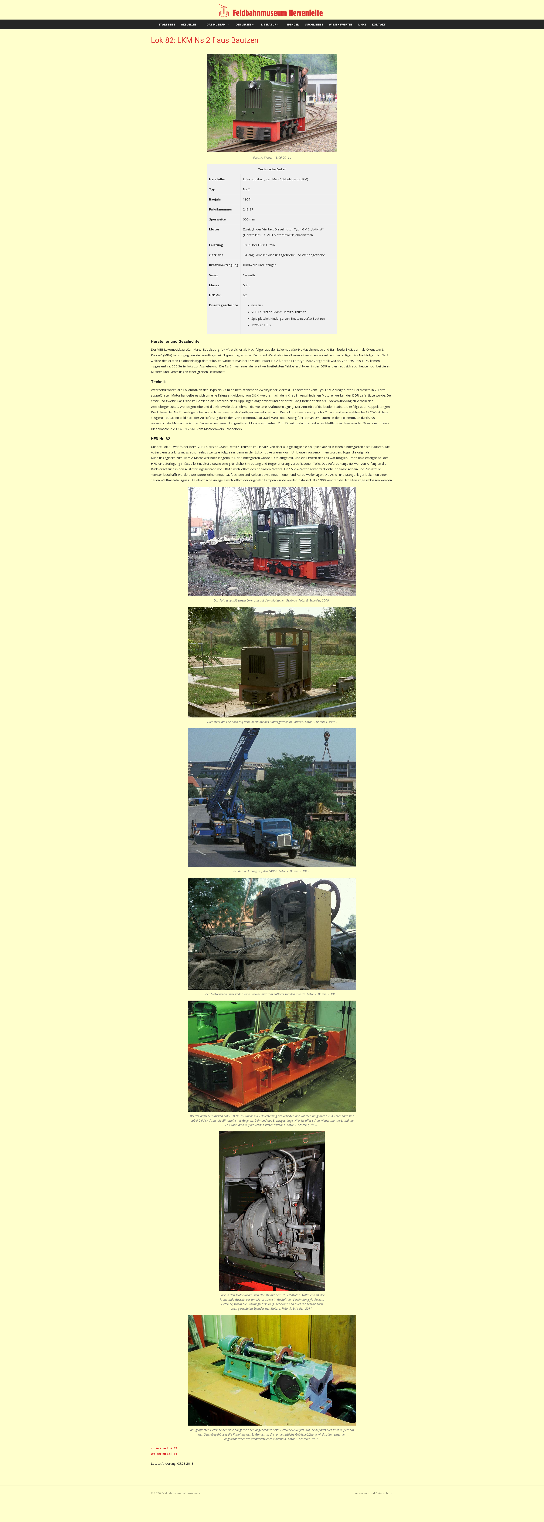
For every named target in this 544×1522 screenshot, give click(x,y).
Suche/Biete (314, 24)
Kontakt (379, 24)
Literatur (268, 24)
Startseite (167, 24)
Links (362, 24)
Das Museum (216, 24)
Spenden (292, 24)
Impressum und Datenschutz (373, 1493)
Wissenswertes (340, 24)
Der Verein (243, 24)
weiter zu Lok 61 (164, 1453)
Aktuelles (188, 24)
